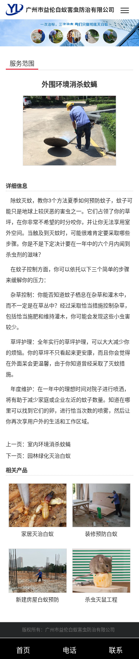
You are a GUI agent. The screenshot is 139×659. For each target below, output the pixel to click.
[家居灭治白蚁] (37, 505)
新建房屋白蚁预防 (37, 599)
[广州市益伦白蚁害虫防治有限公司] (60, 9)
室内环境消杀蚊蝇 (49, 444)
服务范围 (22, 63)
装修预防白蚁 (101, 534)
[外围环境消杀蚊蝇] (69, 130)
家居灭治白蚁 (37, 534)
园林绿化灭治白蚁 (49, 456)
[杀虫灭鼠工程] (101, 570)
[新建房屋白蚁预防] (37, 570)
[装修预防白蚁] (101, 505)
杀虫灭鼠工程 (101, 599)
